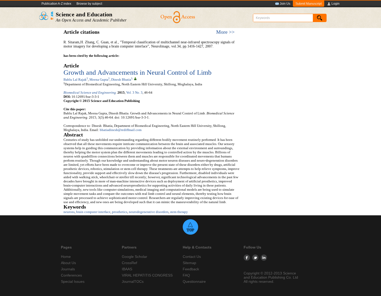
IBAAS (127, 269)
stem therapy (179, 212)
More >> (225, 32)
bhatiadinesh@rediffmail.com (121, 130)
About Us (68, 263)
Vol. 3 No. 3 (134, 92)
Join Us (285, 3)
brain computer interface (93, 212)
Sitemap (189, 263)
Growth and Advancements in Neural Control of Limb (137, 72)
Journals (68, 269)
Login (335, 3)
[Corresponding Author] (135, 78)
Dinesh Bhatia (121, 79)
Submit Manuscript (308, 3)
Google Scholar (134, 256)
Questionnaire (194, 281)
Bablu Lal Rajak (75, 79)
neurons (69, 212)
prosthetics (119, 212)
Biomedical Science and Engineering (90, 92)
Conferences (71, 275)
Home (66, 256)
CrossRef (129, 263)
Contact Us (192, 256)
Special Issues (72, 281)
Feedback (191, 269)
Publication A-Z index (56, 3)
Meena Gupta (98, 79)
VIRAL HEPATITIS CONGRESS (147, 275)
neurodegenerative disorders (148, 212)
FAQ (186, 275)
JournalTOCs (133, 281)
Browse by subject (89, 3)
